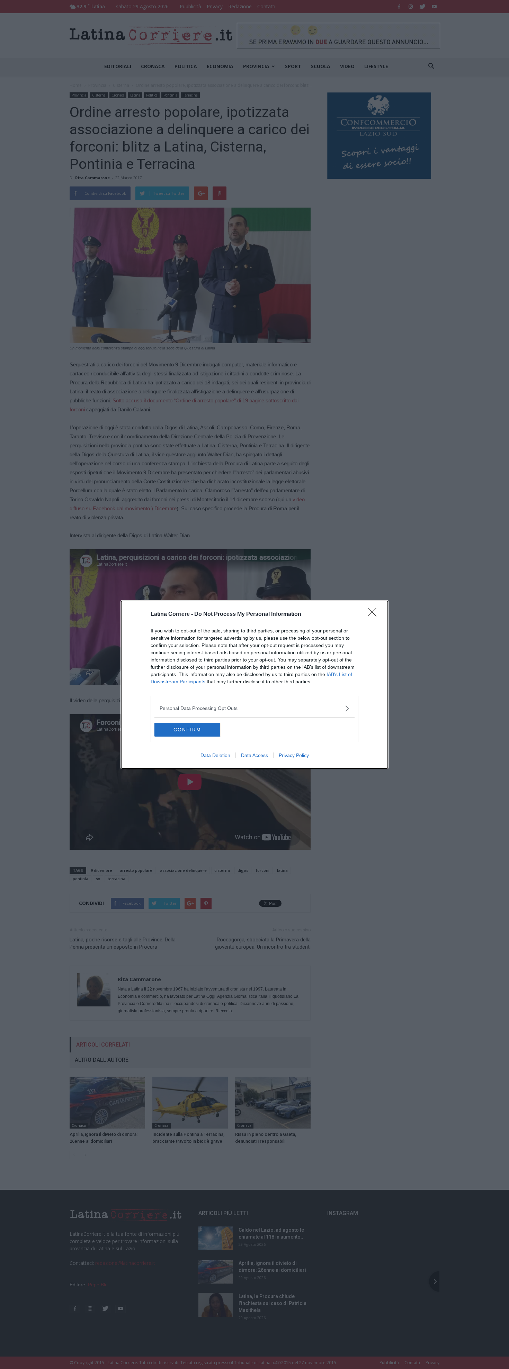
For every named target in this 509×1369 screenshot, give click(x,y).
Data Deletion (215, 755)
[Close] (374, 614)
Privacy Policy (294, 755)
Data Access (254, 755)
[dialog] (254, 684)
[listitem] (254, 708)
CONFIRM (187, 729)
